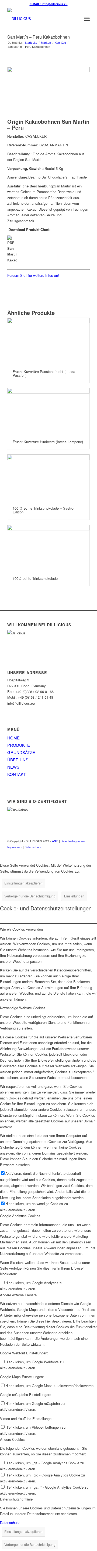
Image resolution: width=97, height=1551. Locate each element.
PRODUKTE (18, 745)
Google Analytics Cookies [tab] (20, 1215)
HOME (13, 738)
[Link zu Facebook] (78, 853)
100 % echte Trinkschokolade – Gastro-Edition (43, 510)
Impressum (14, 847)
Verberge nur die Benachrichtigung (30, 896)
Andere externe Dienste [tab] (18, 1294)
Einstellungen (74, 896)
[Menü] (87, 18)
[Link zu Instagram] (86, 853)
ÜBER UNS (17, 759)
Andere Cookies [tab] (12, 1439)
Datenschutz (33, 847)
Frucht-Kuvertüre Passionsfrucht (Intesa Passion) (44, 373)
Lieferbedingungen (73, 841)
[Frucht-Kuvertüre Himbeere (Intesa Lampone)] (48, 411)
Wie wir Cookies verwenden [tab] (21, 929)
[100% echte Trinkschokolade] (48, 548)
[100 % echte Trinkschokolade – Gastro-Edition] (48, 478)
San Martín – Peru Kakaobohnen (38, 37)
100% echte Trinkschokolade (35, 578)
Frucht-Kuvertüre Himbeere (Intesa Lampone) (48, 441)
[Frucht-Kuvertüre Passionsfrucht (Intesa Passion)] (48, 341)
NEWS (13, 767)
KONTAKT (16, 774)
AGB (55, 841)
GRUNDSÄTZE (21, 752)
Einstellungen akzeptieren (23, 883)
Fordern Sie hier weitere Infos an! (33, 275)
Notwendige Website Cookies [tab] (23, 1007)
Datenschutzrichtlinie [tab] (16, 1499)
